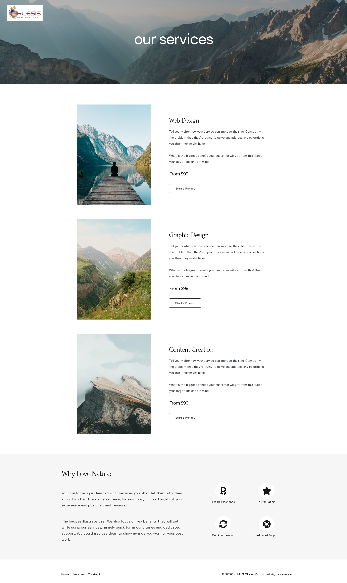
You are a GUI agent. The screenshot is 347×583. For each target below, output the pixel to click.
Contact (330, 13)
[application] (316, 13)
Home (291, 13)
